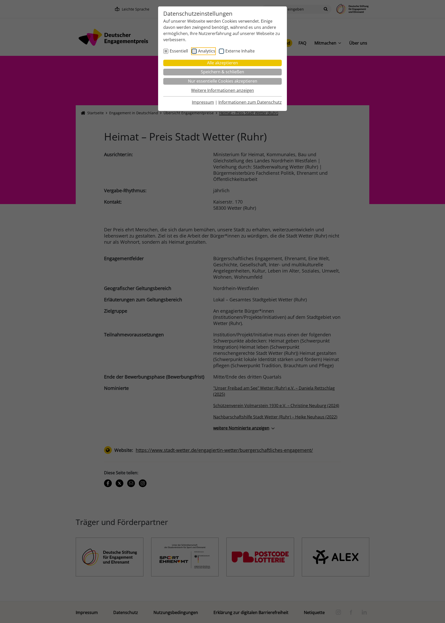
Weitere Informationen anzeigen (222, 90)
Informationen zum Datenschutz (250, 102)
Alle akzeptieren (222, 63)
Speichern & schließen (222, 72)
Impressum (203, 102)
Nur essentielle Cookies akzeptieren (222, 81)
